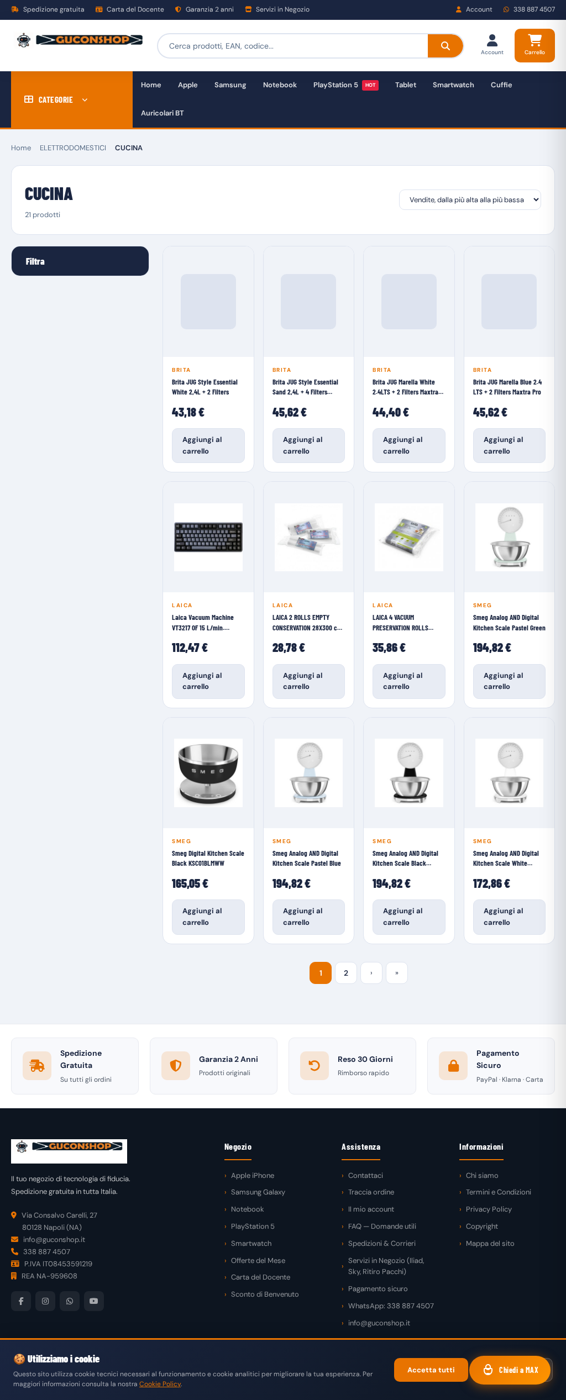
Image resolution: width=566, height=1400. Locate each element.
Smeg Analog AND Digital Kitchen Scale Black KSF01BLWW (405, 858)
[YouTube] (94, 1301)
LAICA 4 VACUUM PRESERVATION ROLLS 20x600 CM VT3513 (400, 622)
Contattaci (365, 1175)
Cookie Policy (160, 1384)
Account (478, 9)
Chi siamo (482, 1175)
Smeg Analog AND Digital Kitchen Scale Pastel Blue (306, 858)
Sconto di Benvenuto (265, 1294)
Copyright (482, 1226)
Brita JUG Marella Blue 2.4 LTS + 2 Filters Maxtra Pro (507, 386)
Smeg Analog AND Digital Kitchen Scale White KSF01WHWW (506, 858)
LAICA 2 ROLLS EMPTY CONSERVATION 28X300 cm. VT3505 (308, 622)
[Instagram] (45, 1301)
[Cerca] (445, 45)
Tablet (405, 85)
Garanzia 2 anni (209, 9)
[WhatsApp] (70, 1301)
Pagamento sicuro (378, 1288)
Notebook (280, 85)
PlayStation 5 (344, 85)
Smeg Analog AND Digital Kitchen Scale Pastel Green (509, 622)
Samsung (230, 85)
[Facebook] (21, 1301)
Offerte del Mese (258, 1260)
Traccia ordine (371, 1192)
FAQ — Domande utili (382, 1226)
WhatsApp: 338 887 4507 (391, 1305)
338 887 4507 (533, 9)
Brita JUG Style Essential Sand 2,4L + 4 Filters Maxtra (305, 387)
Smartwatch (453, 85)
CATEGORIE (56, 99)
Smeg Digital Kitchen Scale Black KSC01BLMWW (208, 858)
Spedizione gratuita (53, 9)
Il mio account (371, 1209)
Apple (188, 85)
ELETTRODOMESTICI (73, 147)
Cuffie (501, 85)
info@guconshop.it (379, 1323)
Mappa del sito (490, 1243)
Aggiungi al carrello (202, 445)
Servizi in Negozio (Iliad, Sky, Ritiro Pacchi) (386, 1266)
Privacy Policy (489, 1209)
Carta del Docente (134, 9)
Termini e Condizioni (498, 1192)
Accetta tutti (431, 1370)
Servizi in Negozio (282, 9)
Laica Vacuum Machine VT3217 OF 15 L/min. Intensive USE (203, 622)
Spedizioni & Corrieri (382, 1243)
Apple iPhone (252, 1175)
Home (151, 85)
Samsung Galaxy (258, 1192)
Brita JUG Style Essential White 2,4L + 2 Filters (205, 386)
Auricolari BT (162, 113)
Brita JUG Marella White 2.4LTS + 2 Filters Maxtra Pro (405, 387)
